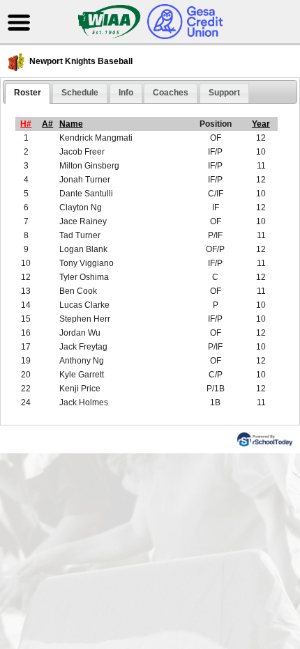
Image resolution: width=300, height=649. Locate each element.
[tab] (27, 93)
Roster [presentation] (27, 92)
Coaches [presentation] (170, 92)
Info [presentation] (126, 92)
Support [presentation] (224, 92)
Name (71, 124)
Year (261, 124)
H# (25, 124)
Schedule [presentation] (79, 92)
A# (47, 124)
